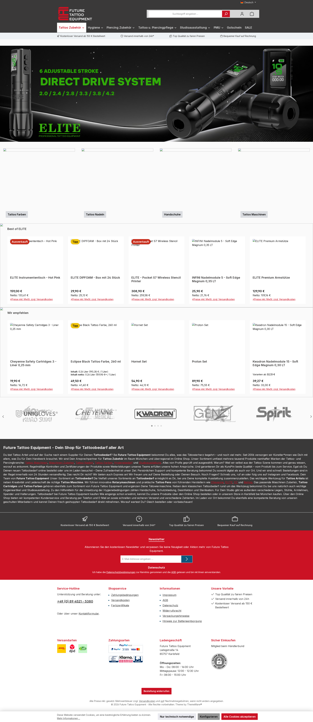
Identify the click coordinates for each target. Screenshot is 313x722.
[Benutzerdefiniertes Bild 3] (82, 648)
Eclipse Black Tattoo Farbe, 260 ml (96, 361)
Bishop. (248, 482)
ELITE (229, 482)
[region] (156, 94)
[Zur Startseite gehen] (75, 14)
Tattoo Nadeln (84, 462)
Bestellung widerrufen (156, 691)
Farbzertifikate (120, 605)
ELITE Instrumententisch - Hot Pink (35, 277)
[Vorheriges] (2, 94)
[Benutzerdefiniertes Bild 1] (61, 648)
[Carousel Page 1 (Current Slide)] (152, 426)
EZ (236, 482)
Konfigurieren (209, 716)
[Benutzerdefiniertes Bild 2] (72, 648)
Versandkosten (120, 600)
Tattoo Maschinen (36, 462)
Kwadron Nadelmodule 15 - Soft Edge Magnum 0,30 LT (275, 363)
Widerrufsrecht (172, 610)
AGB (173, 572)
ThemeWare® (194, 704)
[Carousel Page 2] (155, 426)
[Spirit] (274, 414)
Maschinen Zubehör (61, 462)
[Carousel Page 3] (158, 426)
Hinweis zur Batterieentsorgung (182, 621)
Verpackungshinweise (176, 615)
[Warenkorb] (252, 13)
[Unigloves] (37, 414)
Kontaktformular (89, 613)
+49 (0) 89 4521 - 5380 (75, 601)
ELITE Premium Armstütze (271, 277)
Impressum (169, 595)
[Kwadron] (156, 414)
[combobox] (185, 14)
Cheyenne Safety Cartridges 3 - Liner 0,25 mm (33, 363)
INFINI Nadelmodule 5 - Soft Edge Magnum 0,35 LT (216, 279)
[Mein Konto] (242, 13)
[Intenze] (215, 414)
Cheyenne (217, 482)
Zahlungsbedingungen (125, 595)
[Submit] (187, 559)
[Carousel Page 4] (161, 426)
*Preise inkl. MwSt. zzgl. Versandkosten (31, 299)
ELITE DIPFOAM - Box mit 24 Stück (95, 277)
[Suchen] (226, 14)
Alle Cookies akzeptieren (240, 716)
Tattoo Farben (104, 462)
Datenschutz (170, 605)
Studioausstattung (150, 462)
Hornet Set (139, 361)
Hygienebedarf (123, 462)
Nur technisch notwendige (177, 716)
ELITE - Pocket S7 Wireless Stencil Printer (156, 279)
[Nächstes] (310, 94)
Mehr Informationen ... (68, 718)
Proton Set (199, 361)
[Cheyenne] (96, 414)
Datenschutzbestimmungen (120, 572)
